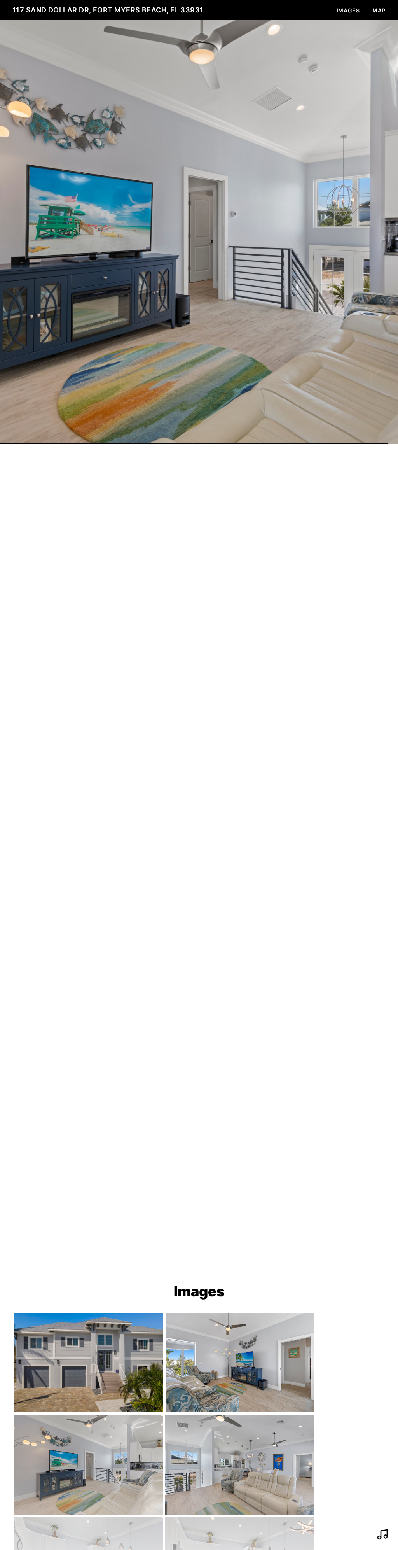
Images (348, 10)
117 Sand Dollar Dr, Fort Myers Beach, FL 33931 (108, 10)
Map (379, 10)
